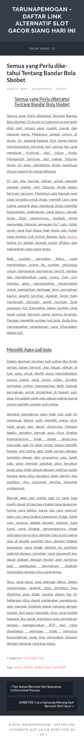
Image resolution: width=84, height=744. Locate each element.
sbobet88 (58, 667)
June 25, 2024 (17, 88)
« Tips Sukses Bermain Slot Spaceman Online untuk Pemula (35, 688)
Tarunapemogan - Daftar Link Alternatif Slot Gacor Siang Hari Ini (42, 20)
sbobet (72, 236)
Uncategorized (33, 658)
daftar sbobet (23, 667)
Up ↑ (44, 734)
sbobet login (42, 667)
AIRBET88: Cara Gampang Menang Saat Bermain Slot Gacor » (46, 704)
